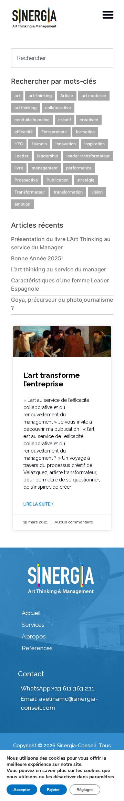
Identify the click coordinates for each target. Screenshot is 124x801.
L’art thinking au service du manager (58, 269)
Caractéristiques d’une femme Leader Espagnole (60, 284)
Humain (39, 143)
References (37, 648)
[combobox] (62, 57)
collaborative (58, 107)
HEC (18, 143)
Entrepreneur (54, 131)
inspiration (94, 143)
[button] (108, 15)
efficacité (23, 131)
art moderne (94, 95)
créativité (89, 119)
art (17, 95)
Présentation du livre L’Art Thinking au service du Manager (61, 243)
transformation (68, 192)
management (45, 167)
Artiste (66, 95)
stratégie (85, 180)
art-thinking (40, 95)
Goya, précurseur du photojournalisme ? (62, 303)
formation (85, 131)
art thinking (25, 107)
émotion (22, 204)
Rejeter (53, 789)
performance (79, 167)
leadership (47, 155)
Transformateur (29, 192)
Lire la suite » (38, 504)
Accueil (31, 613)
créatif (64, 119)
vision (97, 192)
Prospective (26, 180)
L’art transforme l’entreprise (51, 379)
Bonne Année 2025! (37, 258)
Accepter (21, 789)
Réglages (84, 789)
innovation (65, 143)
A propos (34, 636)
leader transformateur (88, 155)
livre (18, 167)
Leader (21, 155)
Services (33, 624)
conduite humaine (32, 119)
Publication (57, 180)
